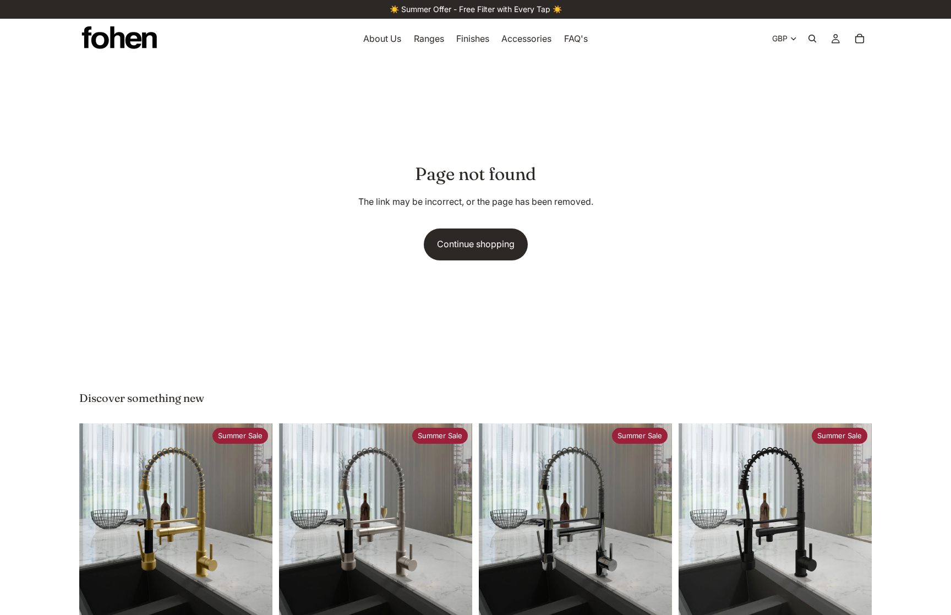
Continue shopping (476, 243)
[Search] (812, 38)
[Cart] (860, 38)
